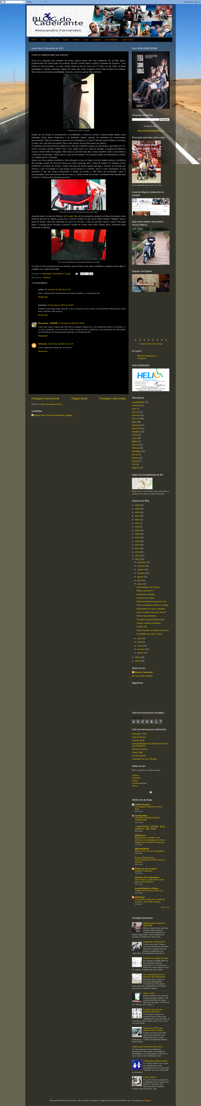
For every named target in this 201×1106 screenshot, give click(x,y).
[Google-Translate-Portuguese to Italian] (148, 341)
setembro (141, 573)
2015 (137, 545)
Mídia (134, 441)
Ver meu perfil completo (142, 676)
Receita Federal (139, 756)
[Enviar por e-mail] (81, 273)
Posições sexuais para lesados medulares (153, 1010)
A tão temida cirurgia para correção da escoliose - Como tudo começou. (150, 900)
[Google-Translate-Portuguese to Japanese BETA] (153, 341)
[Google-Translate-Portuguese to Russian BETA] (162, 341)
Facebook (136, 778)
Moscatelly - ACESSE (48, 323)
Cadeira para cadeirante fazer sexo (147, 1047)
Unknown (42, 344)
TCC (134, 464)
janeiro (140, 653)
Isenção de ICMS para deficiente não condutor (153, 1029)
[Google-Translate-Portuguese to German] (144, 341)
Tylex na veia (149, 993)
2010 (137, 657)
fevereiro (141, 649)
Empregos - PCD (139, 734)
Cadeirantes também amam (155, 1061)
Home (34, 39)
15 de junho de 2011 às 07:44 (58, 290)
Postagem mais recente (45, 398)
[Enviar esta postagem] (76, 274)
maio (139, 638)
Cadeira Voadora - (143, 805)
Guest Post (137, 428)
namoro (135, 445)
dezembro (141, 562)
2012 (137, 556)
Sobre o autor (128, 39)
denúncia (136, 415)
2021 (137, 523)
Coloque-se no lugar (145, 598)
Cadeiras (97, 39)
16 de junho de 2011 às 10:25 (60, 305)
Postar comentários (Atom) (50, 404)
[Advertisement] (152, 314)
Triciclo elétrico (149, 1077)
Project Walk (137, 752)
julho (139, 580)
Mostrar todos (165, 907)
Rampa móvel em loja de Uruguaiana (149, 851)
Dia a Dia (54, 39)
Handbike (136, 432)
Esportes (136, 425)
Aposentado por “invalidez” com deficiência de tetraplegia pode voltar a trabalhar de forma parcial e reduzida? (150, 840)
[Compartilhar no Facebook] (89, 273)
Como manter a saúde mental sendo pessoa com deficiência (149, 881)
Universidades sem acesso (148, 587)
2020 (137, 527)
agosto (140, 577)
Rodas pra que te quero (146, 869)
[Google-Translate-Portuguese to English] (157, 341)
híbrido (135, 435)
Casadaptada (141, 816)
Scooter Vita (71, 216)
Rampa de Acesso (140, 749)
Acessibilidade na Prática (146, 888)
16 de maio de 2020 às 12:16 (60, 344)
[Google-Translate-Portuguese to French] (140, 341)
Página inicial (79, 398)
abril (139, 642)
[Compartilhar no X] (86, 273)
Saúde (66, 39)
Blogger (147, 1100)
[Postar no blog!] (84, 273)
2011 (137, 559)
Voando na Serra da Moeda (149, 623)
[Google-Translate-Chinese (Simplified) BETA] (135, 341)
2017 (137, 538)
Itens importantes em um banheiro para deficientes (154, 976)
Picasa (135, 786)
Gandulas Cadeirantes (143, 871)
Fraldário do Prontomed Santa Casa (149, 891)
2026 (137, 505)
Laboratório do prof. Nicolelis (144, 759)
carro (134, 409)
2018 (137, 534)
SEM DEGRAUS (142, 849)
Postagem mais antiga (113, 398)
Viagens (135, 468)
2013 (137, 552)
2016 (137, 541)
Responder (43, 297)
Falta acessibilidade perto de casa (151, 601)
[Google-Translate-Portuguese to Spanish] (166, 341)
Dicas (43, 39)
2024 (137, 512)
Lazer (85, 39)
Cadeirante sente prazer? (154, 942)
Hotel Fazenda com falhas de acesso (153, 630)
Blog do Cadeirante (144, 672)
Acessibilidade (111, 39)
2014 (137, 548)
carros (134, 412)
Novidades (136, 451)
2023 (137, 516)
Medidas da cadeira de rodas (155, 958)
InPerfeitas (140, 897)
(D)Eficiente (140, 835)
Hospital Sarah (138, 740)
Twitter (135, 781)
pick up (135, 455)
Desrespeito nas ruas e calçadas (151, 609)
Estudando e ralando (146, 594)
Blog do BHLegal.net (144, 858)
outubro (140, 570)
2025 (137, 509)
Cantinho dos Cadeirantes (147, 877)
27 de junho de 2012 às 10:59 (71, 323)
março (140, 646)
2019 (137, 530)
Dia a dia (136, 419)
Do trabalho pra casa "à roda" (149, 634)
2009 (137, 661)
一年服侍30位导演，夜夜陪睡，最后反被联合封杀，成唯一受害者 (150, 828)
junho (139, 584)
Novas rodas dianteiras (147, 616)
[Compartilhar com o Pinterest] (92, 273)
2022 (137, 520)
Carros (76, 39)
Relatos (135, 458)
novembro (141, 566)
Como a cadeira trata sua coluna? (151, 612)
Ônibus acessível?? (145, 591)
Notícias (135, 448)
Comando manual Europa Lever (150, 620)
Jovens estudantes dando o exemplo (152, 605)
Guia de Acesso (138, 737)
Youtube (135, 775)
